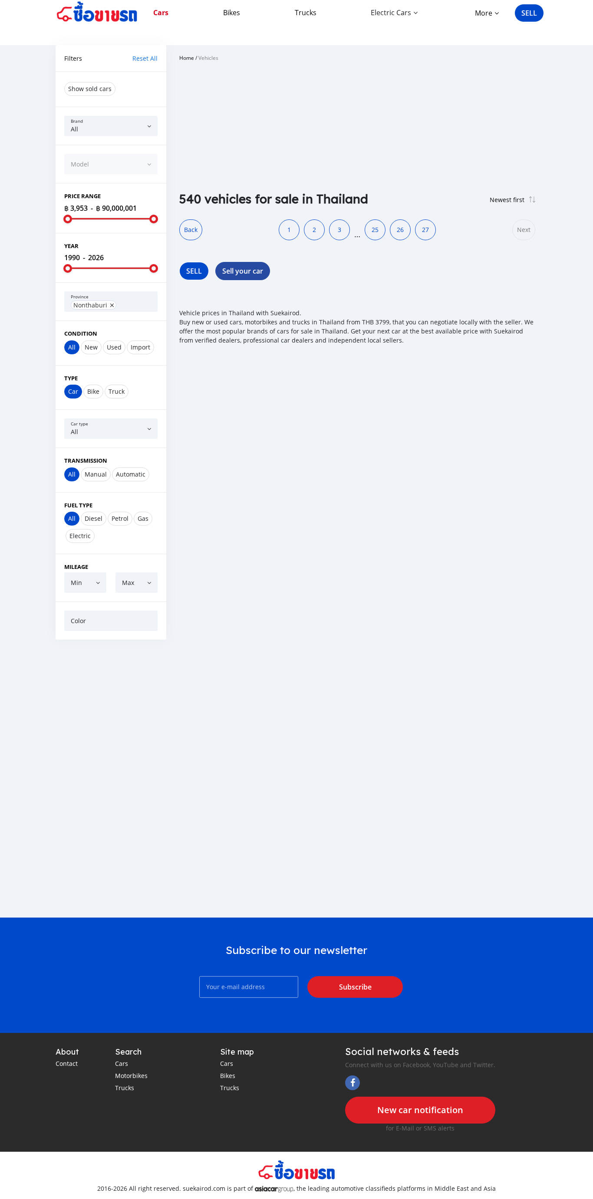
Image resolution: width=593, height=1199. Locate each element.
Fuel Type (78, 505)
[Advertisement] (111, 778)
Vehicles (208, 57)
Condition (80, 333)
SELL (529, 13)
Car (73, 391)
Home (186, 57)
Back (191, 229)
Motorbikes (131, 1076)
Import (140, 347)
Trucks (305, 12)
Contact (67, 1063)
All (72, 347)
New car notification (420, 1110)
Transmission (85, 460)
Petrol (120, 518)
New (91, 347)
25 (375, 229)
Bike (93, 391)
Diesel (93, 518)
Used (114, 347)
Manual (96, 474)
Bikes (231, 12)
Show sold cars (90, 89)
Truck (117, 391)
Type (71, 378)
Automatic (130, 474)
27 (425, 229)
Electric (80, 536)
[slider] (67, 219)
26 (400, 229)
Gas (143, 518)
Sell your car (242, 271)
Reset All (145, 58)
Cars (160, 12)
